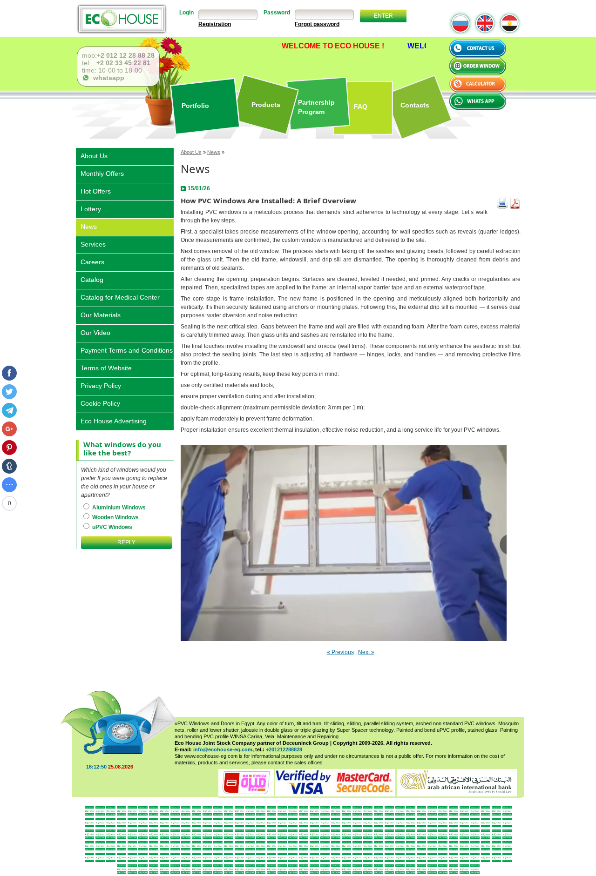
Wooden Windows (115, 517)
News (213, 152)
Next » (366, 652)
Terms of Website (106, 367)
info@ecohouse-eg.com (222, 749)
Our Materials (101, 314)
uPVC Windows (111, 527)
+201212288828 (284, 749)
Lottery (91, 208)
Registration (214, 24)
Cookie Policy (100, 403)
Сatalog (92, 279)
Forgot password (317, 24)
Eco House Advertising (114, 420)
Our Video (95, 332)
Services (93, 244)
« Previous (340, 652)
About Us (191, 152)
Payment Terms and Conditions (127, 350)
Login (186, 12)
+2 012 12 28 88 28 (126, 55)
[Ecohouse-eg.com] (121, 18)
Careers (92, 261)
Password (277, 12)
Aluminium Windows (118, 507)
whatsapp (106, 77)
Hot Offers (96, 190)
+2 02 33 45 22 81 (122, 63)
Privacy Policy (101, 385)
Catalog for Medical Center (120, 297)
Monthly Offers (102, 173)
